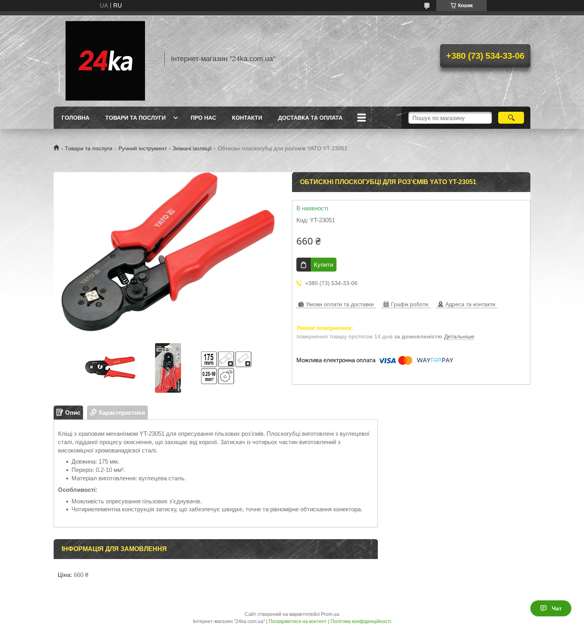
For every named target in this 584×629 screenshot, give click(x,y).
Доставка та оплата (310, 118)
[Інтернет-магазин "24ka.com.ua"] (105, 59)
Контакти (247, 118)
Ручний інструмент (142, 148)
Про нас (203, 118)
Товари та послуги (135, 118)
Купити (323, 264)
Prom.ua (330, 614)
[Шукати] (511, 118)
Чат (557, 608)
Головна (75, 118)
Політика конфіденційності (361, 621)
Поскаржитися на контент (298, 621)
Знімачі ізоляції (192, 148)
